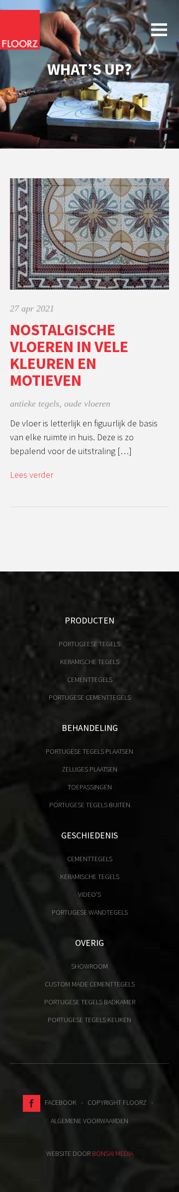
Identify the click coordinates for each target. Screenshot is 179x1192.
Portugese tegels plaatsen (89, 751)
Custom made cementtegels (90, 984)
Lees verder (31, 474)
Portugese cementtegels (90, 697)
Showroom (89, 966)
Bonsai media (112, 1153)
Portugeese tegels (89, 643)
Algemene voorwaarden (89, 1120)
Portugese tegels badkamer (89, 1001)
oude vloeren (87, 404)
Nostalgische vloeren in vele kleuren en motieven (69, 355)
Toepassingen (90, 786)
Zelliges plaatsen (89, 769)
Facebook (58, 1102)
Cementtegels (89, 679)
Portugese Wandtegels (90, 912)
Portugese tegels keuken (89, 1019)
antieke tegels (34, 404)
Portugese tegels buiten (89, 804)
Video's (89, 894)
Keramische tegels (89, 661)
